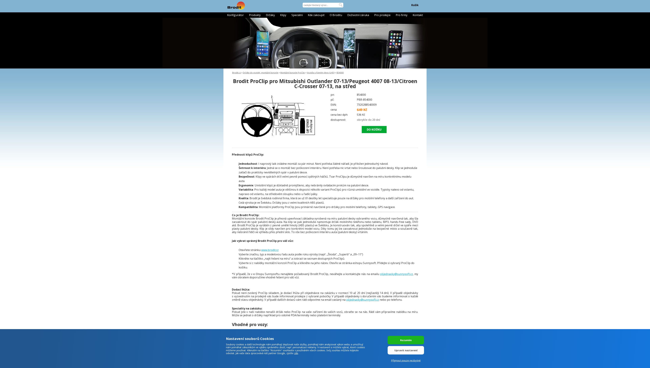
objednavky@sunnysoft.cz (396, 274)
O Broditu (336, 15)
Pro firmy (401, 15)
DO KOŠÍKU (374, 129)
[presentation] (238, 115)
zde (296, 353)
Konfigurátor (235, 15)
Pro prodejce (382, 15)
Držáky (270, 15)
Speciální (297, 15)
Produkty (255, 15)
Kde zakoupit (316, 15)
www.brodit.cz (270, 250)
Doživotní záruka (358, 15)
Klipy (283, 15)
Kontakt (418, 15)
